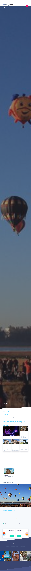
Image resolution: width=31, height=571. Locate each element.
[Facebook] (3, 411)
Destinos (10, 482)
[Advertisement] (15, 461)
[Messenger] (8, 411)
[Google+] (7, 411)
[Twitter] (5, 411)
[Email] (10, 411)
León (4, 7)
